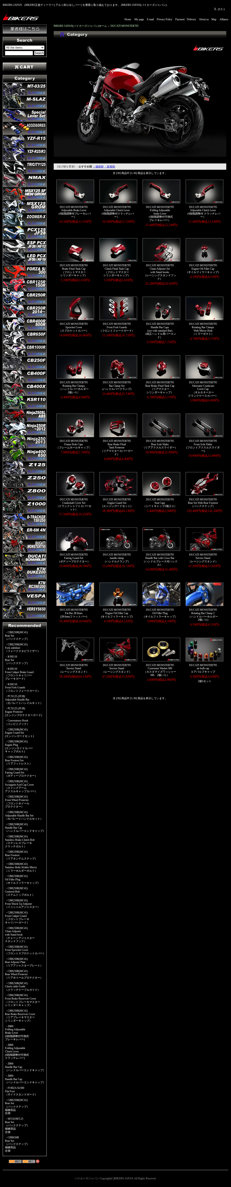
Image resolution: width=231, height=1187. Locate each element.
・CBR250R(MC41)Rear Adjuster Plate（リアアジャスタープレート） (24, 962)
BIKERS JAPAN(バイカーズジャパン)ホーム (80, 25)
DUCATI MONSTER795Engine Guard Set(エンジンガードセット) (116, 503)
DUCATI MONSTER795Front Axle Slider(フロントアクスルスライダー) (203, 445)
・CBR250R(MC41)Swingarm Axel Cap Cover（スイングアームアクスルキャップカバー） (21, 786)
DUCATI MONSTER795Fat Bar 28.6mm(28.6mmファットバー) (74, 613)
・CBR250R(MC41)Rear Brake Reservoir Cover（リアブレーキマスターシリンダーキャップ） (20, 1015)
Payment (180, 19)
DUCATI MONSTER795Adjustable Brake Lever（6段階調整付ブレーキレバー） (74, 212)
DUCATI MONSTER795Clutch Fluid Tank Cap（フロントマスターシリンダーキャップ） (117, 270)
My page (139, 19)
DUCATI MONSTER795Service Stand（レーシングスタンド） (203, 558)
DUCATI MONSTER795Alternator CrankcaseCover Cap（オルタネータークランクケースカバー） (203, 389)
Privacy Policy (164, 19)
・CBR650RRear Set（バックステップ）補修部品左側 (17, 1144)
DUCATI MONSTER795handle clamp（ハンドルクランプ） (117, 558)
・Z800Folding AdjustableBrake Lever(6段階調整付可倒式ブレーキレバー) (17, 1033)
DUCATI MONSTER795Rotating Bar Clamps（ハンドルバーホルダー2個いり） (74, 387)
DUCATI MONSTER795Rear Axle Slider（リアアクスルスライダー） (160, 444)
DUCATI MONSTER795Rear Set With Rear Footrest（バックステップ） (203, 503)
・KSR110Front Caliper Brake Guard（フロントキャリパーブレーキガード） (19, 673)
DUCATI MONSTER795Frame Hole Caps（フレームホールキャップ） (73, 444)
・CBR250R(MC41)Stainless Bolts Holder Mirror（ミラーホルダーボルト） (21, 867)
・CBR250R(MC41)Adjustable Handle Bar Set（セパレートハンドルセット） (24, 815)
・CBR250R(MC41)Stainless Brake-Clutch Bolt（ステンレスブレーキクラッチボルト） (20, 841)
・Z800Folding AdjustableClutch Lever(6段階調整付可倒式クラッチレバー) (17, 1051)
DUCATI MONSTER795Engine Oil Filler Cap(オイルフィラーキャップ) (117, 613)
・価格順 (98, 166)
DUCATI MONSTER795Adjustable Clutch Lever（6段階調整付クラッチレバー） (117, 212)
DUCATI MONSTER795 (125, 25)
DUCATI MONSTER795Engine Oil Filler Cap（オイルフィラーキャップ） (203, 269)
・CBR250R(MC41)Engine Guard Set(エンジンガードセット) (19, 733)
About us (204, 19)
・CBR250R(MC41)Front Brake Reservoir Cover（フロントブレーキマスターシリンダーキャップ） (22, 1000)
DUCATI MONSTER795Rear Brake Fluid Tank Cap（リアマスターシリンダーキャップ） (159, 387)
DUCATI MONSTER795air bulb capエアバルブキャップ (203, 668)
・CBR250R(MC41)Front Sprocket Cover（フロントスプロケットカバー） (25, 950)
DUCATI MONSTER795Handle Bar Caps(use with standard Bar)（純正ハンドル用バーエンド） (160, 330)
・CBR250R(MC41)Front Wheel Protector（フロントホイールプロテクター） (17, 801)
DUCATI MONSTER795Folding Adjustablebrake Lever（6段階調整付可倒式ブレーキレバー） (160, 214)
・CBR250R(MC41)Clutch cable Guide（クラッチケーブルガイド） (22, 986)
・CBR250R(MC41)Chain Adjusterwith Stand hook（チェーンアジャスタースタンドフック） (20, 935)
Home (128, 19)
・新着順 (109, 166)
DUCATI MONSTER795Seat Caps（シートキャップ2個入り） (160, 503)
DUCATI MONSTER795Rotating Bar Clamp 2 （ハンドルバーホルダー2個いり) (203, 614)
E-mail (150, 19)
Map (213, 19)
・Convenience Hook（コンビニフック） (17, 722)
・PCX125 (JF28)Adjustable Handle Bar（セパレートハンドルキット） (24, 699)
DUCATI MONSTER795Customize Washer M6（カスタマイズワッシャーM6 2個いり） (160, 670)
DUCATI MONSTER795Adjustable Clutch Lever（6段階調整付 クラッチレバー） (203, 212)
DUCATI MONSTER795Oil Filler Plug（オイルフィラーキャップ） (160, 613)
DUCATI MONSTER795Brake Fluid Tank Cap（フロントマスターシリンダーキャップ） (74, 270)
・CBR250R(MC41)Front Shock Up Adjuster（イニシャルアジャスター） (22, 904)
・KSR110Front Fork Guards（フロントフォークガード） (22, 687)
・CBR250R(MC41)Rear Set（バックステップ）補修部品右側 (17, 1107)
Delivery (191, 19)
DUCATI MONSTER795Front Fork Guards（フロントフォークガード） (116, 327)
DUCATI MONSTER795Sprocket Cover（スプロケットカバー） (74, 327)
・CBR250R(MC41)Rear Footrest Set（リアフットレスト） (18, 760)
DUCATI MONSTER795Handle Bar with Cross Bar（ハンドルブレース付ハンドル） (160, 559)
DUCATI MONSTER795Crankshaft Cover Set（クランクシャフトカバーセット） (73, 504)
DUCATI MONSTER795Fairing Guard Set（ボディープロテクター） (74, 558)
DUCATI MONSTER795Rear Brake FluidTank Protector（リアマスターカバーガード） (117, 447)
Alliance (223, 19)
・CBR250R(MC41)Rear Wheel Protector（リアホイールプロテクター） (24, 974)
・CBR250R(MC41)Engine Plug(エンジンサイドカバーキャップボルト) (19, 746)
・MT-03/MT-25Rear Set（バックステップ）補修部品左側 (17, 1125)
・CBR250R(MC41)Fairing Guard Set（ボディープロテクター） (21, 772)
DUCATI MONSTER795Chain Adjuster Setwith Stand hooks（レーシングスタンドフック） (160, 272)
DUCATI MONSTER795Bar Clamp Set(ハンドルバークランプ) (116, 386)
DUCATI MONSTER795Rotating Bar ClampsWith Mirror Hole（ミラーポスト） (203, 328)
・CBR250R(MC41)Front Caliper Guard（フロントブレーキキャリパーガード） (17, 917)
